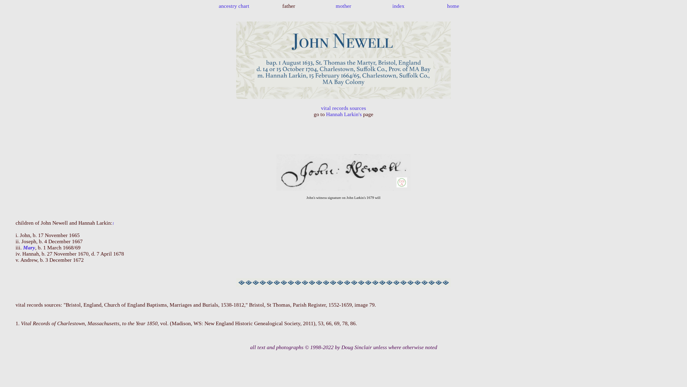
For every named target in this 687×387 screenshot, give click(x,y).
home (453, 6)
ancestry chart (234, 6)
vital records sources (343, 108)
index (398, 6)
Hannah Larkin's (344, 114)
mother (343, 6)
